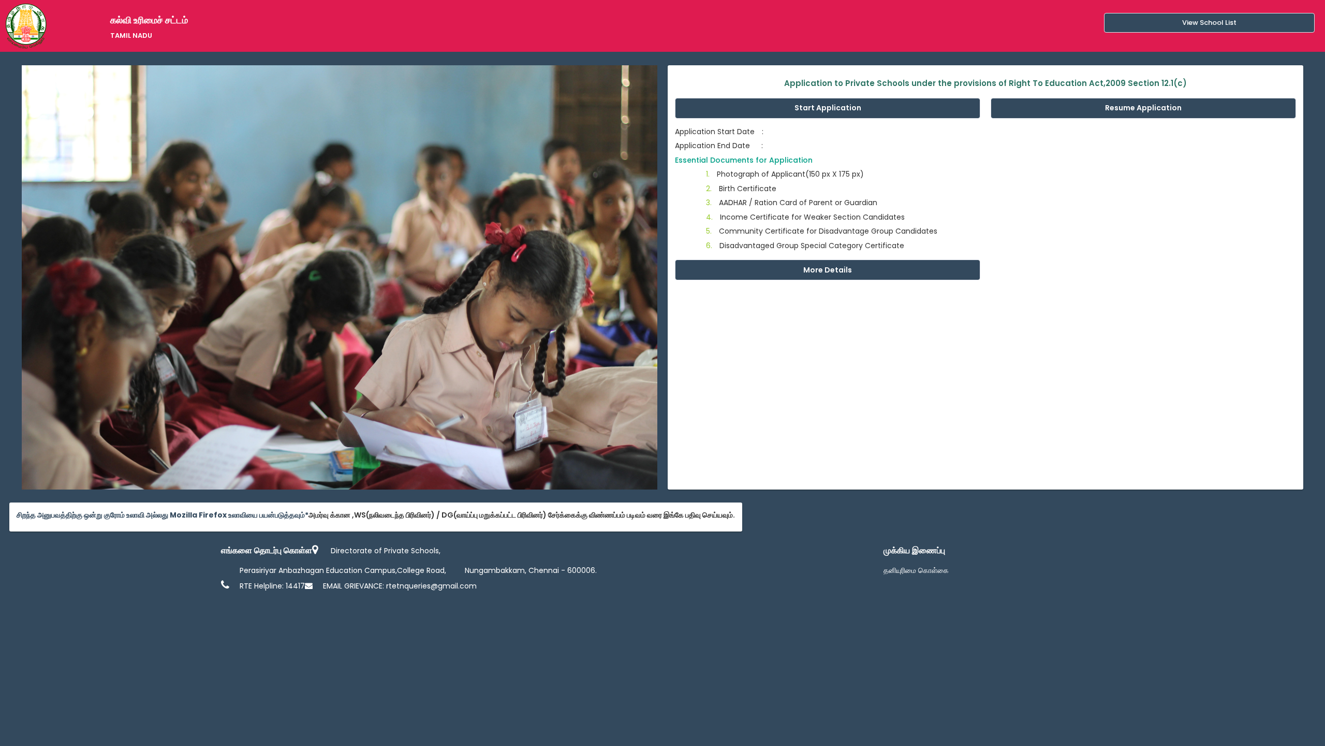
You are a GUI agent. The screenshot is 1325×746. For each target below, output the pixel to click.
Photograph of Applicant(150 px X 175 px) (785, 174)
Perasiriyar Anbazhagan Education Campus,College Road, (343, 570)
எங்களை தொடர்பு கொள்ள (266, 550)
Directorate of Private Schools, (385, 551)
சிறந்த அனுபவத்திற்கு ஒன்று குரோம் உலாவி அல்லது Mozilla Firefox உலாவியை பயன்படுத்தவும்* (162, 515)
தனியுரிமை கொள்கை (916, 570)
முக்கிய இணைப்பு (914, 550)
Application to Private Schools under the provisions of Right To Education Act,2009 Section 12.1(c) (985, 83)
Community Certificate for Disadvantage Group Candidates (821, 231)
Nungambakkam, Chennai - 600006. (531, 570)
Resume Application (1143, 108)
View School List (1209, 22)
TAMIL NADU (131, 35)
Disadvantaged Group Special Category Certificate (805, 245)
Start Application (827, 108)
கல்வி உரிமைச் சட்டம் (149, 19)
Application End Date (719, 145)
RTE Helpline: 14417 (272, 586)
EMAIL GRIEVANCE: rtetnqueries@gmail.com (400, 586)
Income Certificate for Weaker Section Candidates (805, 217)
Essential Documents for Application (744, 160)
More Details (827, 270)
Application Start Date (719, 131)
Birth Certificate (741, 188)
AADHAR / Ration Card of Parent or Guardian (791, 202)
